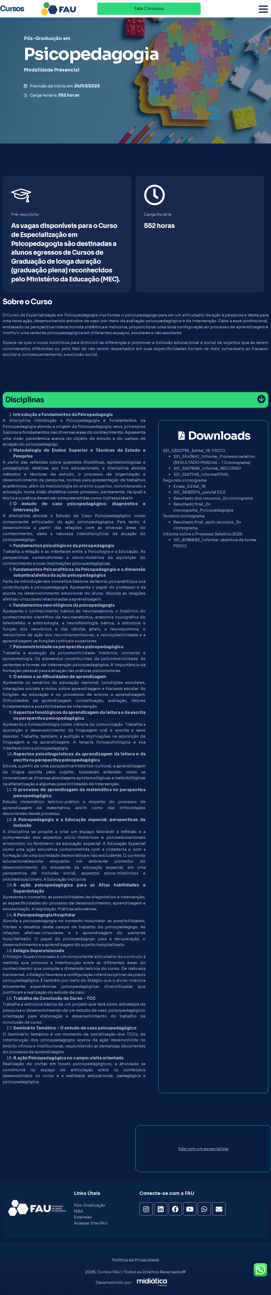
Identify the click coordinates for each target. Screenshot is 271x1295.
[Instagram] (146, 1209)
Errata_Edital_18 (189, 486)
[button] (263, 8)
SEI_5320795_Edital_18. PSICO (194, 450)
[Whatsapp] (204, 1209)
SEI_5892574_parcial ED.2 (199, 492)
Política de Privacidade (135, 1259)
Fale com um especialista (203, 1148)
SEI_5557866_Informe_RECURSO (207, 468)
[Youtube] (189, 1209)
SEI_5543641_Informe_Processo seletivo (214, 456)
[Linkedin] (160, 1209)
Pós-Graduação (43, 38)
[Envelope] (218, 1209)
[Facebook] (175, 1209)
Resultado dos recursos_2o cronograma (213, 498)
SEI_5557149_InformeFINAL (201, 474)
